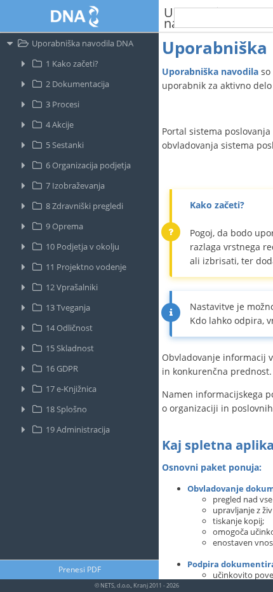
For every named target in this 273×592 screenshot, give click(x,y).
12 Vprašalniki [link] (72, 287)
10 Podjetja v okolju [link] (82, 246)
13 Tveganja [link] (68, 307)
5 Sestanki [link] (65, 145)
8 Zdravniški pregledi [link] (84, 206)
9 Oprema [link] (64, 226)
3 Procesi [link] (62, 104)
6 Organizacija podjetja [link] (88, 165)
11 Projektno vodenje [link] (86, 266)
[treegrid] (79, 296)
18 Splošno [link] (66, 409)
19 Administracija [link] (78, 429)
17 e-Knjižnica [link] (71, 388)
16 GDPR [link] (62, 368)
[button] (79, 569)
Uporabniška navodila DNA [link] (82, 43)
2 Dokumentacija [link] (77, 84)
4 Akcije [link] (60, 124)
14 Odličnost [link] (69, 327)
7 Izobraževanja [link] (75, 185)
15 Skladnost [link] (70, 348)
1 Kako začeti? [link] (72, 63)
